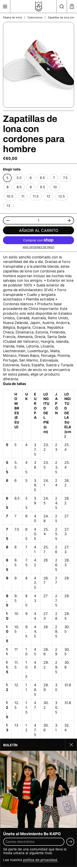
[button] (61, 6)
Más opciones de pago (38, 247)
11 (22, 196)
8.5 (19, 187)
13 (8, 206)
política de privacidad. (40, 860)
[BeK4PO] (38, 6)
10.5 (10, 196)
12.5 (61, 196)
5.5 (19, 178)
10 (55, 187)
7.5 (65, 178)
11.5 (35, 196)
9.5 (42, 187)
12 (48, 196)
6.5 (42, 178)
